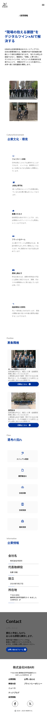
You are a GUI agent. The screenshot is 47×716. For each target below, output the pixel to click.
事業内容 (12, 683)
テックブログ (13, 692)
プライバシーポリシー (33, 683)
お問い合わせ (29, 679)
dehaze (43, 5)
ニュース (12, 688)
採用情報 (12, 697)
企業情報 (12, 679)
